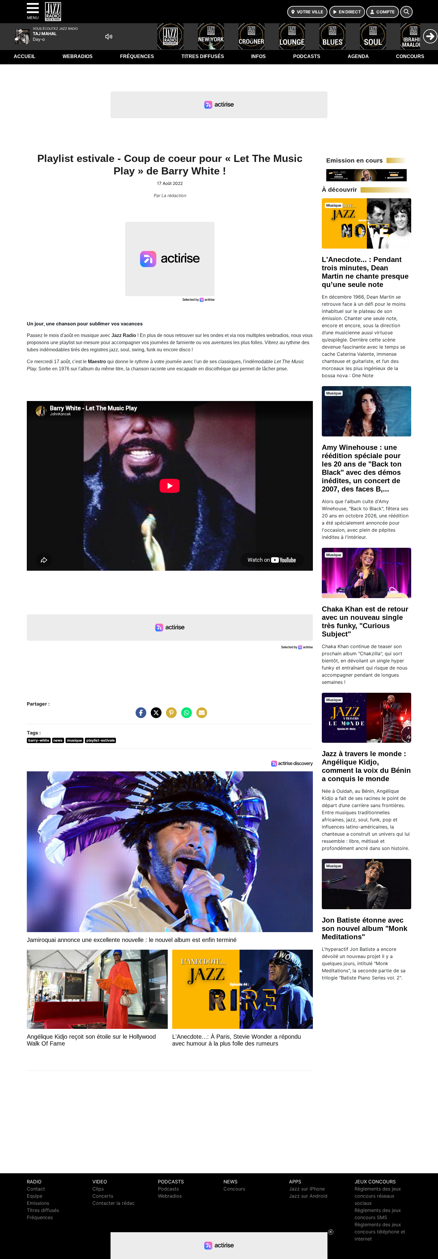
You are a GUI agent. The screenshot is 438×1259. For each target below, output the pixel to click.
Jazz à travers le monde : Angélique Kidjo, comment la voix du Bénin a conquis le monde (366, 766)
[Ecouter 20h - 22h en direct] (366, 175)
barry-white (38, 740)
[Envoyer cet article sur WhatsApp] (185, 716)
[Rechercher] (406, 12)
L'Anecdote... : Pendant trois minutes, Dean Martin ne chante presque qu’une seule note (365, 271)
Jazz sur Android (308, 1196)
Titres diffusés (202, 56)
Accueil (24, 56)
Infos (258, 56)
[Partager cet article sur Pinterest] (170, 716)
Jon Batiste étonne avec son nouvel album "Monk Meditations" (364, 928)
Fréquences (137, 56)
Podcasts (306, 56)
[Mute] (108, 36)
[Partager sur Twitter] (154, 716)
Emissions (38, 1203)
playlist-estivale (100, 740)
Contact (36, 1189)
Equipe (34, 1196)
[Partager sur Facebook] (139, 716)
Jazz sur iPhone (307, 1189)
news (58, 740)
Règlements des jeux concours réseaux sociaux (378, 1196)
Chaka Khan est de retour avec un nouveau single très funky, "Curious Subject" (365, 621)
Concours (410, 56)
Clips (98, 1189)
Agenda (358, 56)
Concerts (102, 1196)
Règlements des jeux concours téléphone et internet (380, 1231)
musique (74, 740)
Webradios (78, 56)
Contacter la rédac (113, 1203)
